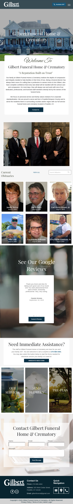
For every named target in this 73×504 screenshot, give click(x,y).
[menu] (69, 5)
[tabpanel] (36, 289)
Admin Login (47, 502)
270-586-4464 (56, 352)
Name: (11, 441)
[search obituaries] (69, 172)
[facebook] (12, 492)
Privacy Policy (26, 502)
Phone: (50, 441)
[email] (17, 492)
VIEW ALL (36, 172)
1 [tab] (34, 316)
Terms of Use (37, 502)
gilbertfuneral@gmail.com (41, 493)
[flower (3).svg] (56, 493)
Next (51, 297)
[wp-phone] (66, 493)
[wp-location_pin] (61, 493)
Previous (22, 297)
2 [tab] (36, 316)
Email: (30, 441)
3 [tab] (39, 316)
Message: (12, 448)
